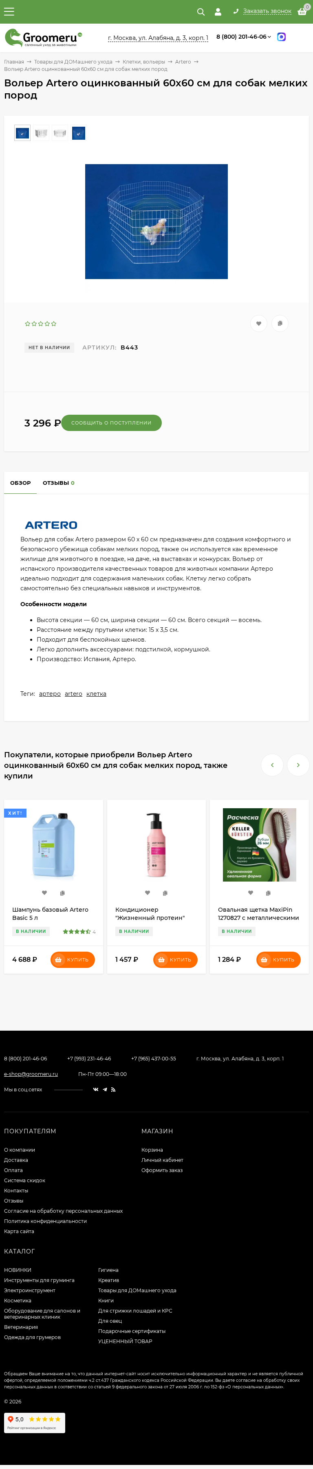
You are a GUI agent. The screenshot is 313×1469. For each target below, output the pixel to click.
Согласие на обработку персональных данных (63, 1211)
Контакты (16, 1191)
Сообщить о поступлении (111, 423)
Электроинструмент (29, 1290)
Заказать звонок (267, 11)
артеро (50, 693)
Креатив (108, 1280)
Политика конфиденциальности (45, 1221)
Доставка (16, 1160)
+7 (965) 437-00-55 (153, 1059)
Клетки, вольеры (144, 62)
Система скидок (24, 1180)
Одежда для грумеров (32, 1337)
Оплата (13, 1170)
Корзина (152, 1150)
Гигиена (108, 1270)
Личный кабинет (162, 1160)
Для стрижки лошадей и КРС (135, 1311)
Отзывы (13, 1201)
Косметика (17, 1300)
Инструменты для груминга (39, 1280)
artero (73, 693)
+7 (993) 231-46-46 (89, 1059)
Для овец (110, 1321)
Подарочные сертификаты (131, 1331)
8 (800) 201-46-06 (241, 36)
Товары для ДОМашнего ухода (73, 62)
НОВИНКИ (17, 1270)
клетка (96, 693)
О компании (19, 1150)
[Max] (281, 38)
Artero (183, 62)
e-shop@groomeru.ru (31, 1074)
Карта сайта (19, 1231)
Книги (106, 1300)
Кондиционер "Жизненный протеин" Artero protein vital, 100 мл (52, 918)
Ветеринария (21, 1327)
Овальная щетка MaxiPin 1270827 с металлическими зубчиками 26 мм (155, 918)
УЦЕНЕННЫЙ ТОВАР (125, 1341)
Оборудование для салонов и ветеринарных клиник (42, 1314)
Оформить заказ (162, 1170)
